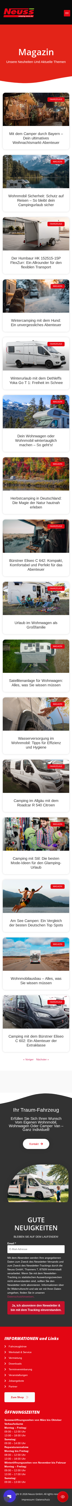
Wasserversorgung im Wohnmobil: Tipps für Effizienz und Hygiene (36, 742)
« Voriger (28, 1059)
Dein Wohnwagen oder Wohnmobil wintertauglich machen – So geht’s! (36, 440)
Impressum (28, 1499)
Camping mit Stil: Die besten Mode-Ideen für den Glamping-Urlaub (36, 862)
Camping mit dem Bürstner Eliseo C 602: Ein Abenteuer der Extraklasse (36, 1040)
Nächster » (42, 1059)
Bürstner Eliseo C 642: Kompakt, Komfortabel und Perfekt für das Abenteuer (36, 565)
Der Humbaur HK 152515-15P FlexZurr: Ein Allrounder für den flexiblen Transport (36, 262)
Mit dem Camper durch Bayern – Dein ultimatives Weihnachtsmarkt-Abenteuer (36, 138)
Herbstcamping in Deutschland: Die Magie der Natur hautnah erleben (36, 502)
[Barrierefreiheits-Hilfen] (62, 1496)
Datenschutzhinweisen (20, 1296)
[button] (67, 13)
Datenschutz (43, 1499)
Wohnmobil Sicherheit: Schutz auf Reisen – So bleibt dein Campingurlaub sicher (36, 200)
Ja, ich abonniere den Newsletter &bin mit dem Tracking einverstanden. (36, 1308)
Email (11, 1243)
